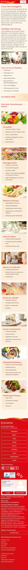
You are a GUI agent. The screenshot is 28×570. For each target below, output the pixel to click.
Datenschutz (4, 555)
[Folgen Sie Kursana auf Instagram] (8, 467)
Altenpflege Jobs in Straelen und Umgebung (15, 527)
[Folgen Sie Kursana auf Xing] (3, 467)
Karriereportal (4, 543)
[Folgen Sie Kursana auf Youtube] (17, 467)
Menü (24, 1)
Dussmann (3, 545)
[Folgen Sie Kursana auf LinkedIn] (12, 467)
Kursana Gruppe (14, 532)
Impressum (3, 557)
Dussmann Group (5, 539)
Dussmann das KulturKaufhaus (8, 547)
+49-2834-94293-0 (20, 493)
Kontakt (8, 493)
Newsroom (3, 541)
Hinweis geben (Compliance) (8, 559)
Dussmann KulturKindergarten (8, 549)
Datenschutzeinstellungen (7, 561)
